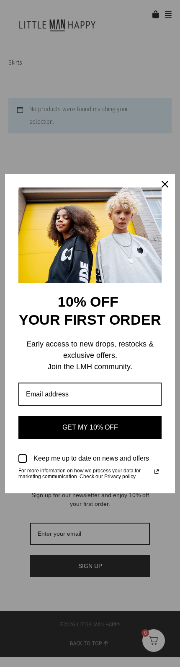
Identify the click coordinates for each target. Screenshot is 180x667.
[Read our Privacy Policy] (157, 471)
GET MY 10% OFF (90, 427)
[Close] (165, 184)
